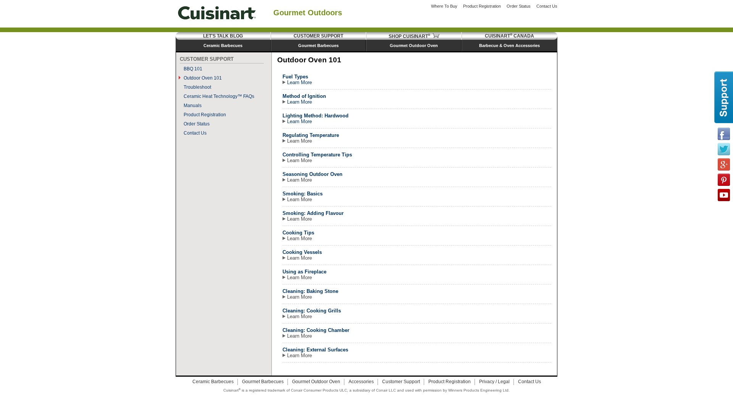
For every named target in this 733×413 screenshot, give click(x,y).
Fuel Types (295, 77)
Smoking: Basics (303, 194)
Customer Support (318, 36)
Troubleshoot (197, 87)
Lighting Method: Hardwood (316, 116)
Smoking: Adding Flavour (313, 213)
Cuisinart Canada (509, 36)
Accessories (361, 381)
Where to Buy (444, 6)
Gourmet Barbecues (318, 45)
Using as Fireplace (304, 272)
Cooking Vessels (302, 252)
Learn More (299, 82)
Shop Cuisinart (409, 36)
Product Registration (482, 6)
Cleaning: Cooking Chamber (316, 330)
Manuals (193, 105)
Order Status (519, 6)
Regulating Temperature (311, 135)
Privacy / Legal (494, 381)
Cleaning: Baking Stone (310, 291)
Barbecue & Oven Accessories (509, 45)
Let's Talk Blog (223, 36)
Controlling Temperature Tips (317, 155)
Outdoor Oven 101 (203, 78)
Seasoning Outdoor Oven (312, 174)
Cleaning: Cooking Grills (312, 311)
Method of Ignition (304, 96)
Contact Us (546, 6)
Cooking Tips (298, 233)
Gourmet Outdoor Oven (414, 45)
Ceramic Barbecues (222, 45)
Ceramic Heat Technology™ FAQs (219, 96)
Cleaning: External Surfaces (315, 350)
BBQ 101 (193, 69)
